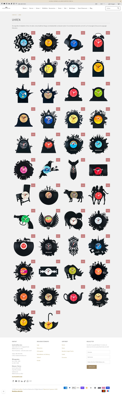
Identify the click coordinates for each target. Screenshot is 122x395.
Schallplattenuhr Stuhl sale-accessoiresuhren (23, 195)
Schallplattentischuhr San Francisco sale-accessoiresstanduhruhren (48, 119)
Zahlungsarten (40, 351)
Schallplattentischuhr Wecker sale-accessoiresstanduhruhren (98, 42)
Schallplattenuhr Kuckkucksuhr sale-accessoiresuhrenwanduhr (73, 246)
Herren (63, 348)
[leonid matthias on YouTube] (4, 3)
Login (38, 345)
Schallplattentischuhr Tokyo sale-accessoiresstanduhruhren (98, 119)
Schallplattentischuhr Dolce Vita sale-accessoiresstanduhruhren (98, 68)
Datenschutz (39, 348)
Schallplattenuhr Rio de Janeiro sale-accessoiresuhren (98, 271)
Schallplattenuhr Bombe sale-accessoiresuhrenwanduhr (73, 169)
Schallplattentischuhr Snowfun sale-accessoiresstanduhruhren (23, 144)
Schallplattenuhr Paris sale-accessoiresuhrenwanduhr (98, 246)
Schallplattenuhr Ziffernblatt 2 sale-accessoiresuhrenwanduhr (23, 42)
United (63, 354)
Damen (63, 345)
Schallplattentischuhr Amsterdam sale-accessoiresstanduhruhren (23, 68)
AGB (56, 389)
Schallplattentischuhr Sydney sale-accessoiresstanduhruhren (73, 119)
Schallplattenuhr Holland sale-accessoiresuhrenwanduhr (73, 144)
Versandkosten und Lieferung (43, 354)
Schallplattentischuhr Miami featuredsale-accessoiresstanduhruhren (73, 68)
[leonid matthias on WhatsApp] (14, 3)
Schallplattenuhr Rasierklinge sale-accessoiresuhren (48, 271)
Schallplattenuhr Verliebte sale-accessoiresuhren (48, 195)
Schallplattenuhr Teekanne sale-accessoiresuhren (73, 296)
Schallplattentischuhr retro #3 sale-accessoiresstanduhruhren (73, 93)
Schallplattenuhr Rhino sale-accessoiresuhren (73, 271)
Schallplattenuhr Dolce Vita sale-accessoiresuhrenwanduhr (23, 246)
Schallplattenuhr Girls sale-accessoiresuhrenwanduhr (98, 195)
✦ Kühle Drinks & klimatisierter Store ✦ (61, 1)
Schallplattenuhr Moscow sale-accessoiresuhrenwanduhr (48, 246)
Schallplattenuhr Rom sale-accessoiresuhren (23, 296)
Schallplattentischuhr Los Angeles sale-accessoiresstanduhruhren (48, 68)
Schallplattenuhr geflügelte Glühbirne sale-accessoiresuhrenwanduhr (48, 220)
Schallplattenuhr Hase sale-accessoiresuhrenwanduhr (73, 42)
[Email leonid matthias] (16, 3)
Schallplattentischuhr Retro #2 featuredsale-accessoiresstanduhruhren (98, 93)
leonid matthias (19, 389)
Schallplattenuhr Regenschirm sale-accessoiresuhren (48, 322)
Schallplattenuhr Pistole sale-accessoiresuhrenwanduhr (23, 220)
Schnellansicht (24, 49)
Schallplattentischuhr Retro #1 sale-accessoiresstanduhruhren (23, 119)
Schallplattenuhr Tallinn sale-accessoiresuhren (48, 296)
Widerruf (39, 357)
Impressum (52, 389)
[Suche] (118, 8)
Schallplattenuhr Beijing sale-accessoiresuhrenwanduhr (23, 169)
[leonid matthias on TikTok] (11, 3)
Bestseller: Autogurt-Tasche (67, 351)
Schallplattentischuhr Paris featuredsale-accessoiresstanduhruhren (48, 93)
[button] (25, 8)
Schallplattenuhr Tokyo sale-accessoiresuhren (98, 296)
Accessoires (64, 357)
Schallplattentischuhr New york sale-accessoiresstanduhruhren (23, 93)
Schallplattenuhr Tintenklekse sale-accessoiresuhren (73, 220)
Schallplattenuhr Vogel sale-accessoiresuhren (48, 169)
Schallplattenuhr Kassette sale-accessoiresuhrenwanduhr (98, 169)
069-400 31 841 (22, 4)
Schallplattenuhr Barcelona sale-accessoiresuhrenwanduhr (98, 144)
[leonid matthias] (6, 8)
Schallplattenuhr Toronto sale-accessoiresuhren (23, 322)
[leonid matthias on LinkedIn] (9, 3)
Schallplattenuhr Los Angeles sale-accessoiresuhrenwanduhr (98, 220)
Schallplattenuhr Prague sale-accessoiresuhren (23, 271)
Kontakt (38, 360)
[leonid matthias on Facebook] (2, 3)
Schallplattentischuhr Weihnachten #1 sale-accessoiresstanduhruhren (48, 144)
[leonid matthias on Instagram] (6, 3)
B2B (96, 4)
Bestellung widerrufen (17, 391)
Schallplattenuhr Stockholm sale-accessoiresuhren (48, 42)
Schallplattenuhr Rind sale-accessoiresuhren (73, 195)
